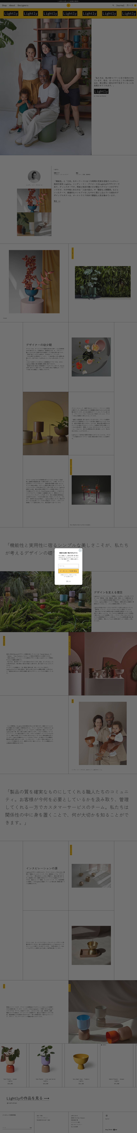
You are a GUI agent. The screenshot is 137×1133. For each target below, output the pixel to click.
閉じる (68, 581)
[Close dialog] (80, 550)
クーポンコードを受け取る (68, 571)
